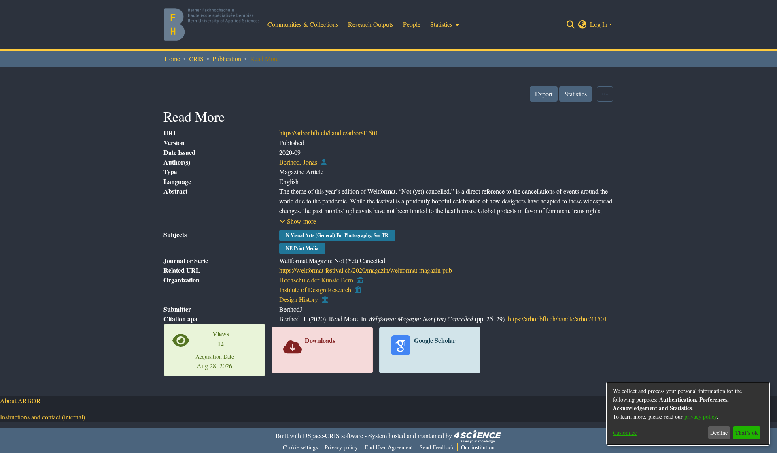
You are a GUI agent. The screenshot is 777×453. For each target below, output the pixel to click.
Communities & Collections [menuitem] (302, 24)
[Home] (211, 24)
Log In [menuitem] (598, 24)
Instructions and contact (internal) (42, 416)
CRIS (196, 58)
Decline (719, 432)
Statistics (576, 94)
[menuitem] (444, 24)
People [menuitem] (411, 24)
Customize (625, 432)
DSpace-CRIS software (333, 435)
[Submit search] (571, 24)
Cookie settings (300, 447)
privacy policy (700, 416)
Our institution (478, 447)
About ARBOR (20, 400)
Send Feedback (437, 447)
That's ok (746, 432)
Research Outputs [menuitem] (370, 24)
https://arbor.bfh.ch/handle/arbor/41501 (328, 132)
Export (543, 94)
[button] (297, 221)
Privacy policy (341, 447)
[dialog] (688, 413)
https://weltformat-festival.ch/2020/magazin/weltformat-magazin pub (365, 270)
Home (172, 58)
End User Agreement (389, 447)
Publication (226, 58)
